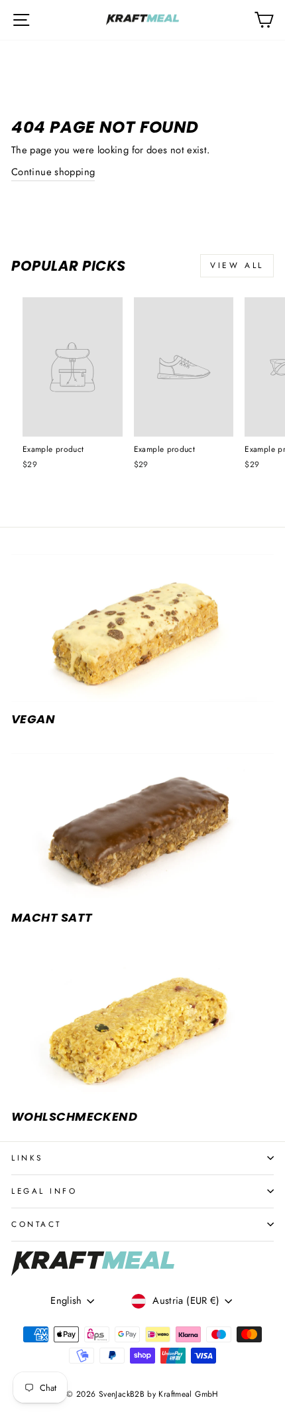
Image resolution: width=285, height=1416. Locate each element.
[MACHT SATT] (142, 827)
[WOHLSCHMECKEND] (142, 1025)
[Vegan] (142, 628)
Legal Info (44, 1190)
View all (237, 265)
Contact (36, 1224)
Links (27, 1157)
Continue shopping (53, 172)
